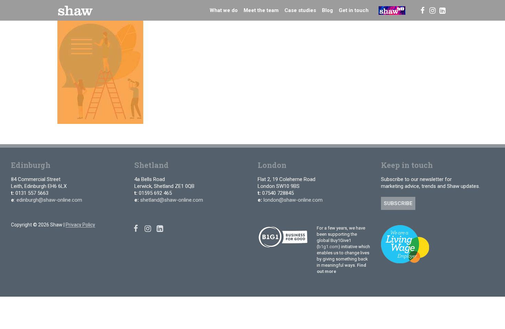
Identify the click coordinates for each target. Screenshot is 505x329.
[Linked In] (443, 10)
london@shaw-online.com (293, 200)
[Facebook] (422, 10)
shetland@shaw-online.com (171, 200)
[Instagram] (432, 10)
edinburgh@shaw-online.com (49, 200)
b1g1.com (328, 246)
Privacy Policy (80, 224)
